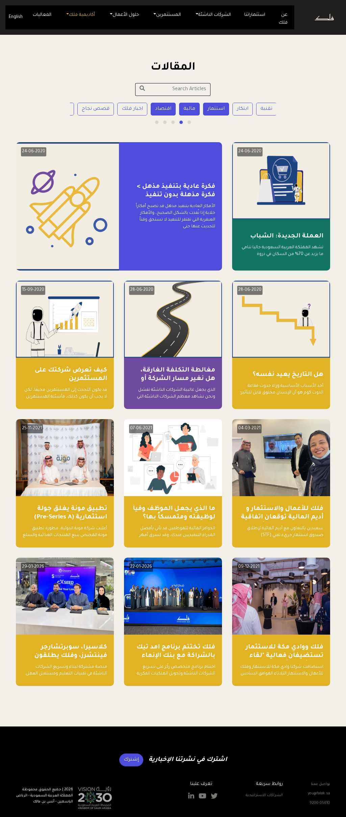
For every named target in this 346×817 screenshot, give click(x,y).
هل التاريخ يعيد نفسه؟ (288, 375)
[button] (189, 122)
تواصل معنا (320, 784)
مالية (213, 109)
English (16, 17)
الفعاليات (42, 15)
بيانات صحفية (78, 109)
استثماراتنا (254, 15)
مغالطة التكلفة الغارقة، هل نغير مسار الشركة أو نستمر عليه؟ (178, 379)
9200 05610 (320, 803)
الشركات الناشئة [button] (214, 15)
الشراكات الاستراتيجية (264, 795)
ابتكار (266, 109)
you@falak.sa (319, 794)
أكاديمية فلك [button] (82, 15)
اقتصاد (187, 109)
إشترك (131, 760)
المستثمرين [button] (168, 15)
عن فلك (283, 18)
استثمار (240, 109)
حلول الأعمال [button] (126, 15)
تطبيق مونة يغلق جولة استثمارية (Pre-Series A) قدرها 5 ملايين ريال (70, 517)
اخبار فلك (156, 109)
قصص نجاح (119, 109)
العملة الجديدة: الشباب (286, 236)
